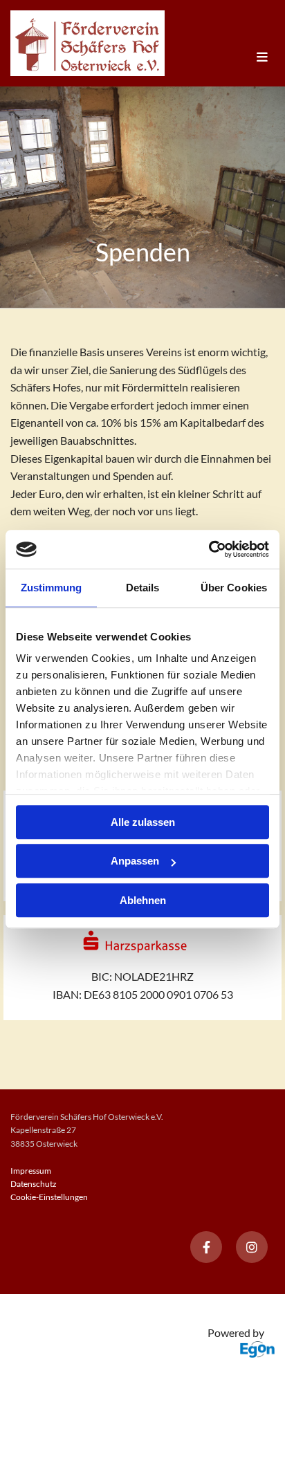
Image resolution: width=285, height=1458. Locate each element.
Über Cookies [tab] (234, 587)
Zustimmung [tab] (51, 587)
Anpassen (135, 861)
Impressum (30, 1170)
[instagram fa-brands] (252, 1247)
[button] (220, 57)
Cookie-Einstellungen (49, 1197)
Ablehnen (143, 900)
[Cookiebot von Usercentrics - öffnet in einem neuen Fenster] (208, 549)
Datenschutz (33, 1184)
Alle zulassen (143, 822)
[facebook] (206, 1247)
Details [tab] (143, 587)
